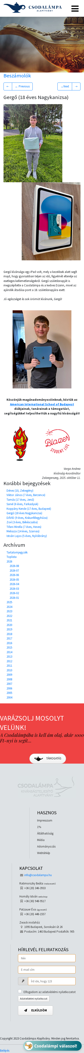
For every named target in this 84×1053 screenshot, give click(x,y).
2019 (9, 629)
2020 (9, 625)
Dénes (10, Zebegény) (20, 491)
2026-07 (14, 571)
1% (39, 827)
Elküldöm (39, 1010)
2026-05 (14, 580)
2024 (9, 607)
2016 (9, 643)
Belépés (4, 1051)
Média (41, 840)
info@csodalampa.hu (38, 875)
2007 (9, 684)
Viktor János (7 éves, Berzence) (26, 495)
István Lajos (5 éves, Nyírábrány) (27, 536)
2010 (9, 670)
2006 (9, 688)
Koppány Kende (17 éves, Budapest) (29, 509)
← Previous (22, 86)
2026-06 (14, 575)
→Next (64, 86)
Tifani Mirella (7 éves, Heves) (24, 527)
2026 (9, 561)
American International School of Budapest (42, 404)
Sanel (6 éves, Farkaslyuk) (22, 504)
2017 (9, 638)
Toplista (12, 557)
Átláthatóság (45, 833)
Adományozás (46, 846)
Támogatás (53, 758)
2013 (9, 657)
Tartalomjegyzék (17, 552)
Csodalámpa (32, 7)
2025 (9, 602)
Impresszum (44, 820)
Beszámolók (17, 75)
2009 (9, 675)
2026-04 (14, 584)
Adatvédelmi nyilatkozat (33, 998)
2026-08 (14, 566)
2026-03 (14, 589)
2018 (9, 634)
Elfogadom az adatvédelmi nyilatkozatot (50, 992)
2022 (9, 616)
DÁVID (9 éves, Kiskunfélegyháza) (27, 518)
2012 (9, 661)
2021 (9, 620)
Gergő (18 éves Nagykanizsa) (24, 513)
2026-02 (14, 593)
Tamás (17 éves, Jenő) (20, 500)
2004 (9, 697)
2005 (9, 693)
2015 (9, 647)
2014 (9, 652)
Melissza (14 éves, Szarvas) (23, 531)
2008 (9, 679)
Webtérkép (43, 853)
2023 (9, 611)
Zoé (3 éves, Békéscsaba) (22, 522)
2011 (9, 666)
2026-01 (14, 598)
